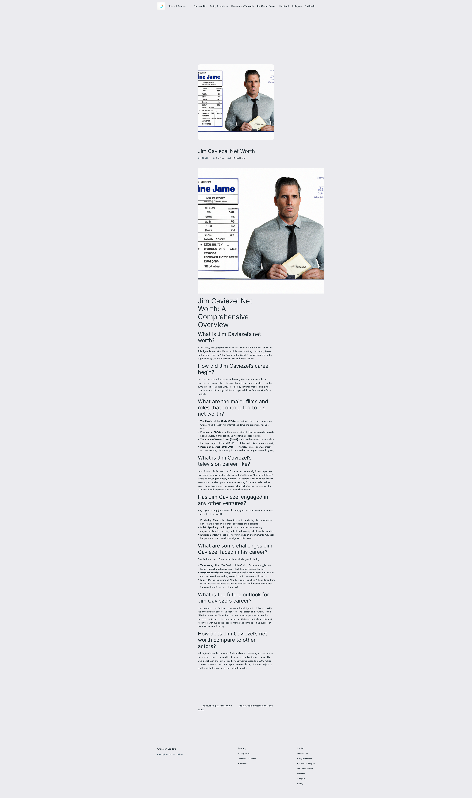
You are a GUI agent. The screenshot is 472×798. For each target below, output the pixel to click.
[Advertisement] (236, 32)
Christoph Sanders (177, 6)
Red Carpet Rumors (238, 158)
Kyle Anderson (222, 158)
